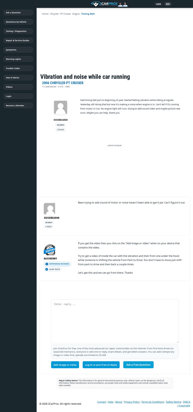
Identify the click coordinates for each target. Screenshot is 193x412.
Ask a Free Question (138, 364)
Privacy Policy (132, 402)
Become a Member (15, 105)
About (118, 402)
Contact (101, 402)
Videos (9, 87)
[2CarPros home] (93, 4)
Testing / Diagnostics (16, 31)
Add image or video (65, 364)
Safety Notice (173, 402)
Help (110, 402)
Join (168, 3)
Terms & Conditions (152, 402)
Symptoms (11, 49)
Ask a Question (13, 12)
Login (158, 3)
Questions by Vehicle (16, 21)
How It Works (12, 77)
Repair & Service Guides (17, 40)
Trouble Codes (13, 68)
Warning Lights (13, 59)
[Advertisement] (115, 169)
